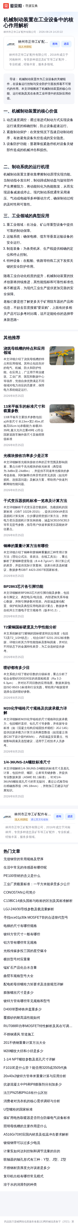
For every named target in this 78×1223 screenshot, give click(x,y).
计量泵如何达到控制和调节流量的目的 (32, 1151)
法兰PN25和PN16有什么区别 (25, 1092)
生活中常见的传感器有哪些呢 (25, 867)
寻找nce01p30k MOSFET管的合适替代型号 (36, 917)
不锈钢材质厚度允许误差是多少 (27, 1168)
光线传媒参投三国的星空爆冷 (25, 951)
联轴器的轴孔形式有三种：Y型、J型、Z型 (35, 1159)
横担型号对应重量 (17, 959)
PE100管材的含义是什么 (22, 876)
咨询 (54, 43)
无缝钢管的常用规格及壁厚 (23, 859)
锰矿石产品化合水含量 (20, 967)
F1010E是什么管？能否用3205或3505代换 (35, 1067)
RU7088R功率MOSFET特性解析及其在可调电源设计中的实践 (38, 1027)
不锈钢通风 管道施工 (19, 1034)
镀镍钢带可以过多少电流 (22, 1143)
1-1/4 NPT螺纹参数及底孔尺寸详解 (29, 1059)
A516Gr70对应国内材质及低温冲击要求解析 (36, 1134)
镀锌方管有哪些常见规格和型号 (27, 1001)
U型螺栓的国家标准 (18, 1109)
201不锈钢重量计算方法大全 (25, 1042)
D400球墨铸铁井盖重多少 (23, 1009)
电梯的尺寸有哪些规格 (20, 926)
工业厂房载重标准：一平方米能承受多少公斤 (37, 884)
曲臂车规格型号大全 (18, 976)
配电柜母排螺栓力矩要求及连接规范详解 (33, 984)
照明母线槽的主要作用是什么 (25, 1126)
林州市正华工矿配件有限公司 (33, 42)
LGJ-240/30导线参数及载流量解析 (29, 909)
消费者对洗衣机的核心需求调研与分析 (32, 1101)
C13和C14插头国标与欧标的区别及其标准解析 (38, 901)
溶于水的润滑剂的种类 (20, 1184)
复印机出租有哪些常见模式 (23, 1176)
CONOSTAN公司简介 (20, 892)
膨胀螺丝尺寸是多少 (18, 992)
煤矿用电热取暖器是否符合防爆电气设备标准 (37, 1118)
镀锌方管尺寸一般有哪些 (22, 934)
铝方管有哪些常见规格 (20, 942)
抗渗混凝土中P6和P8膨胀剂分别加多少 (33, 1084)
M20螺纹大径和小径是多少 (23, 1051)
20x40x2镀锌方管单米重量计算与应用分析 (35, 1076)
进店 (66, 43)
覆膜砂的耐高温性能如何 (22, 1017)
